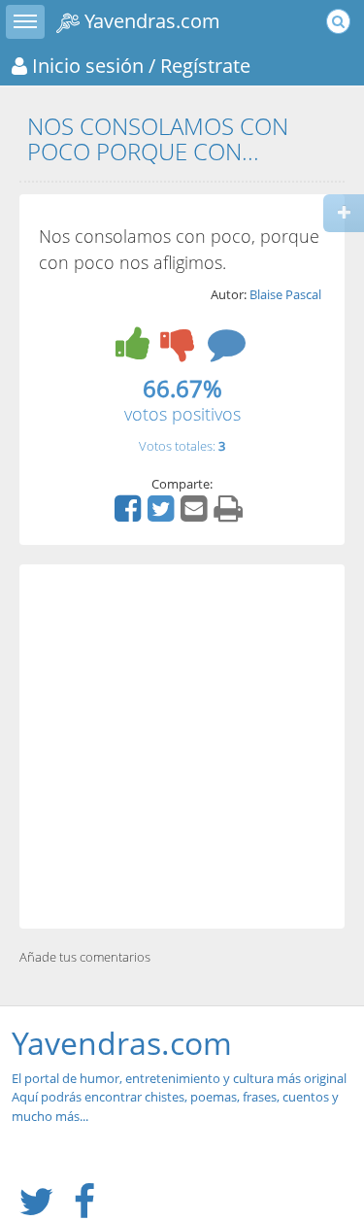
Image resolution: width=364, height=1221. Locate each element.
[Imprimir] (231, 515)
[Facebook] (130, 515)
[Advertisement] (182, 746)
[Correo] (196, 515)
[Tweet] (163, 515)
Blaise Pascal (285, 294)
